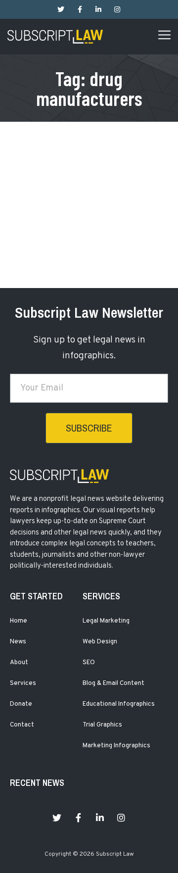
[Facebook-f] (79, 9)
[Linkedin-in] (98, 9)
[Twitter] (60, 9)
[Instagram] (117, 9)
